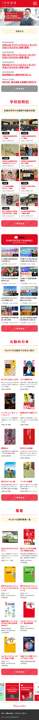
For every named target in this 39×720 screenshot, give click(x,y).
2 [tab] (19, 24)
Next (36, 16)
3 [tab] (23, 24)
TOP (2, 713)
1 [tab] (17, 24)
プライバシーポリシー (21, 713)
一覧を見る (19, 88)
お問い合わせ (9, 713)
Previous (4, 16)
